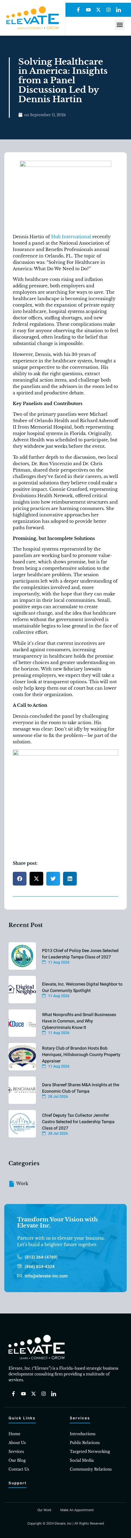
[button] (120, 25)
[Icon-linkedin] (118, 10)
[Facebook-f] (78, 10)
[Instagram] (108, 10)
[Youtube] (88, 10)
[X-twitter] (98, 10)
